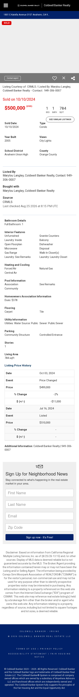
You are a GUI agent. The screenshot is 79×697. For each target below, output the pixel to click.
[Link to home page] (28, 5)
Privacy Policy (51, 649)
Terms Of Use (26, 649)
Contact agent (12, 78)
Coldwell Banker (33, 631)
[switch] (54, 78)
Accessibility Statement (27, 654)
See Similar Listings (60, 119)
